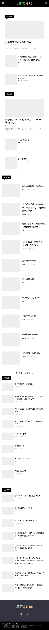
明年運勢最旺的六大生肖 (23, 508)
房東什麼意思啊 (23, 140)
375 (28, 373)
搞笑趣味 (9, 16)
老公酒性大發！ (23, 159)
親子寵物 (32, 625)
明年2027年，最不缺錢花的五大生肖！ (28, 496)
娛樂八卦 (40, 625)
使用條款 (24, 627)
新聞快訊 (7, 627)
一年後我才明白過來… (32, 298)
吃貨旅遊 (15, 625)
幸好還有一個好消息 (31, 353)
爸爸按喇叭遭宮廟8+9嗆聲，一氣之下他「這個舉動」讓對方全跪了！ (34, 207)
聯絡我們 (15, 627)
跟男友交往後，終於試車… (19, 42)
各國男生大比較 (29, 316)
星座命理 (9, 94)
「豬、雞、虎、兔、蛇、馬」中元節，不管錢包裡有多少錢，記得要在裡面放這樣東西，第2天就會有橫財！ (29, 560)
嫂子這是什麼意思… (31, 335)
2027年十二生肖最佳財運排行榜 (26, 520)
